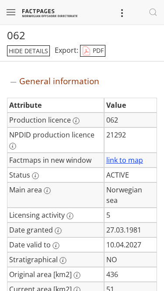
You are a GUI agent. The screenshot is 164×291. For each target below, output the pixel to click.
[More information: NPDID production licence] (12, 146)
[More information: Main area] (47, 190)
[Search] (153, 12)
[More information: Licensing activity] (69, 215)
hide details (28, 51)
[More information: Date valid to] (55, 245)
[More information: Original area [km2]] (76, 275)
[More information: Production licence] (76, 120)
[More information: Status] (35, 175)
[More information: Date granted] (58, 230)
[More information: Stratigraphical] (62, 260)
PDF (97, 50)
